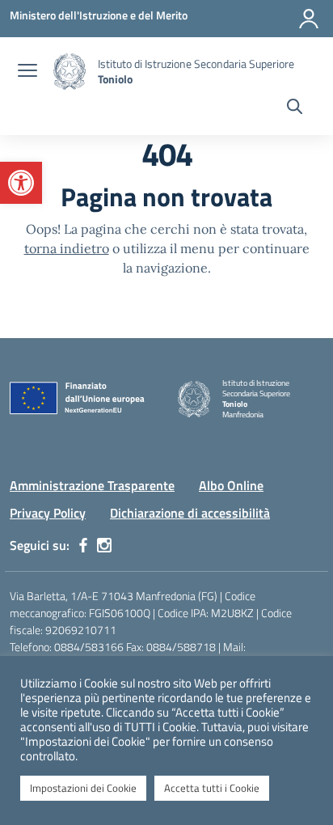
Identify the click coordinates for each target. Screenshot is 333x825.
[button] (21, 183)
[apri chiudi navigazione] (27, 72)
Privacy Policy (48, 512)
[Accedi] (308, 18)
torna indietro (66, 248)
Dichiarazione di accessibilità (190, 512)
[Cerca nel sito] (294, 108)
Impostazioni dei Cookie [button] (83, 788)
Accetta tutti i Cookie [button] (211, 788)
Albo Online (231, 485)
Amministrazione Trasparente (92, 485)
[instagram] (104, 545)
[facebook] (83, 545)
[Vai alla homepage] (69, 71)
